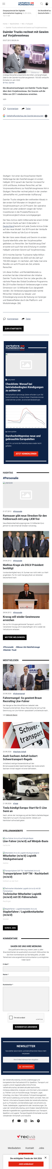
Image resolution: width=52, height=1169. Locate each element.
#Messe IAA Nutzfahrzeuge (28, 647)
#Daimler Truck (9, 650)
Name (5, 974)
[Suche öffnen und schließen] (41, 4)
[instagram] (25, 1121)
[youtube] (19, 1121)
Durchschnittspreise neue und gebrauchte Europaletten (23, 437)
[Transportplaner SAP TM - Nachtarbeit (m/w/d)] (21, 871)
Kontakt (30, 1148)
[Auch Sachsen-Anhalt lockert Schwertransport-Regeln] (26, 735)
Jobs (41, 1148)
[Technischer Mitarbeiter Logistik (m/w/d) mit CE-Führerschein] (26, 890)
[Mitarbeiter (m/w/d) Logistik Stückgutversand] (21, 853)
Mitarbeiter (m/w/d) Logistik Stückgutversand (19, 857)
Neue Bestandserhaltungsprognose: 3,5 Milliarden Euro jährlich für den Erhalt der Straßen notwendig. (23, 524)
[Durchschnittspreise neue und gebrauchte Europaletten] (26, 416)
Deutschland (8, 226)
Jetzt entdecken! (26, 1164)
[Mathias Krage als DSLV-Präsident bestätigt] (26, 544)
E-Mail (5, 964)
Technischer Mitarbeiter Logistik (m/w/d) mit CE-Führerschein (22, 895)
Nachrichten (14, 24)
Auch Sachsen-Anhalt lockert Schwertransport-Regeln (20, 757)
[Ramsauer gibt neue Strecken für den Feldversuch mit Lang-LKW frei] (26, 495)
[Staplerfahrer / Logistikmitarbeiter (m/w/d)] (20, 909)
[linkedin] (32, 1121)
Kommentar (7, 985)
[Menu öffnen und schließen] (4, 3)
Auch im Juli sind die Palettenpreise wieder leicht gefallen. (23, 444)
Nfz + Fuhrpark (27, 24)
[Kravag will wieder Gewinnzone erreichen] (26, 596)
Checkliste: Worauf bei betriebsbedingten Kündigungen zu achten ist (24, 387)
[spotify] (38, 1121)
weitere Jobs (10, 928)
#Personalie (10, 478)
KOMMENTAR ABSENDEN (26, 1027)
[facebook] (13, 1121)
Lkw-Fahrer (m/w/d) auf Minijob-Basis (25, 841)
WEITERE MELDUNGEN (15, 637)
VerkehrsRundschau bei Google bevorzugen (25, 116)
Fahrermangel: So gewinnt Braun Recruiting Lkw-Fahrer (22, 699)
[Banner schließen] (45, 1157)
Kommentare (12, 108)
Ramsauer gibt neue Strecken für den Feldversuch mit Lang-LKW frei (25, 517)
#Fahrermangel (19, 694)
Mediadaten (14, 1148)
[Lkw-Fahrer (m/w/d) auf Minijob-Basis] (18, 838)
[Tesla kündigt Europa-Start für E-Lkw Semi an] (26, 787)
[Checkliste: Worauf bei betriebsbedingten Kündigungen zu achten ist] (26, 364)
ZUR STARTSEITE (13, 328)
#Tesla (15, 803)
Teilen (28, 108)
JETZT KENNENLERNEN (26, 454)
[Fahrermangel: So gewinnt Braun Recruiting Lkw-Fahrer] (26, 677)
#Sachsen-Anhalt (19, 752)
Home (5, 24)
